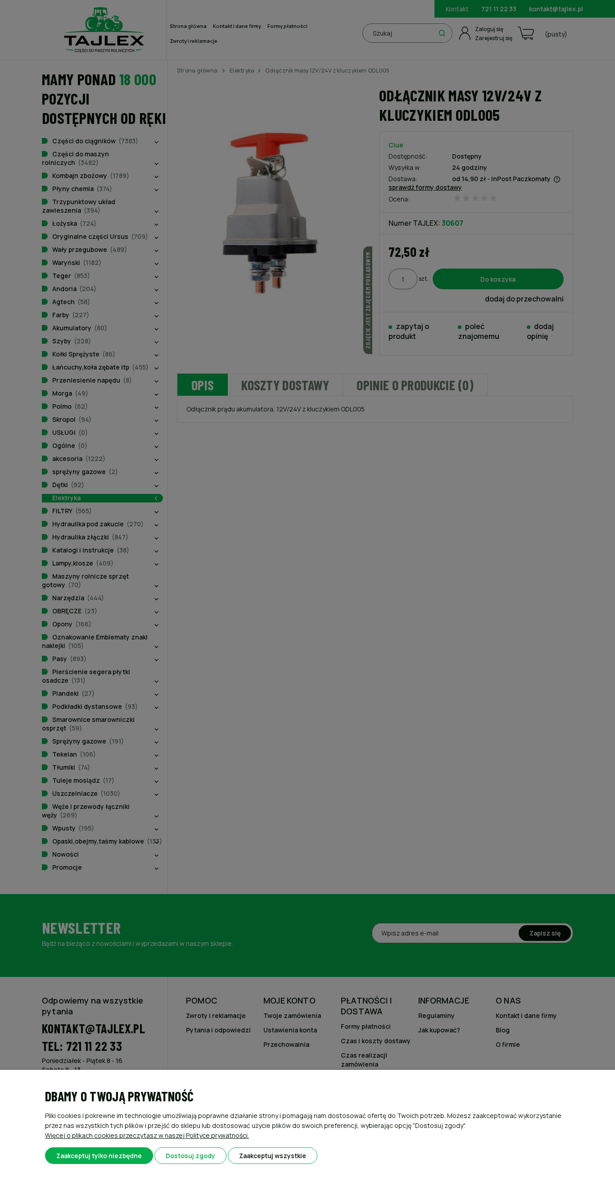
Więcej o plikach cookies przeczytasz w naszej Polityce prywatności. (147, 1135)
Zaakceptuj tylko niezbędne (99, 1155)
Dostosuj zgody (190, 1155)
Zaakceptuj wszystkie (272, 1155)
